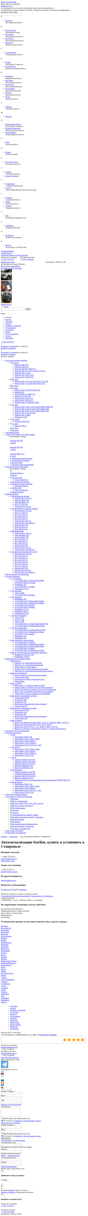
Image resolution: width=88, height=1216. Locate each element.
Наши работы (15, 1025)
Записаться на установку (10, 1123)
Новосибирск (11, 132)
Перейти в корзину (8, 348)
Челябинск (10, 235)
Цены (8, 332)
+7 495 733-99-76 (7, 342)
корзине (11, 1190)
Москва (8, 116)
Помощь (13, 1018)
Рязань (3, 975)
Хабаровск (10, 226)
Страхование (11, 328)
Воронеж (9, 43)
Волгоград (10, 39)
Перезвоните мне (7, 262)
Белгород (9, 20)
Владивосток (11, 30)
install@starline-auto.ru (9, 872)
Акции (8, 319)
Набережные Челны (13, 124)
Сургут (8, 188)
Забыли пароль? (13, 1156)
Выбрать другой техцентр (11, 1105)
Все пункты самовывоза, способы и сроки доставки (11, 267)
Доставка (9, 322)
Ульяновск (5, 994)
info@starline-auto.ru (8, 880)
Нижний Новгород (13, 128)
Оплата (8, 324)
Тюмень (9, 206)
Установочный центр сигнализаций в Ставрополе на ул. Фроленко (27, 896)
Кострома (9, 80)
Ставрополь (10, 184)
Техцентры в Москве (48, 1035)
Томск (8, 202)
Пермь (8, 152)
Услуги (8, 336)
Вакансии (14, 1027)
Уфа (7, 216)
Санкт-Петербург (12, 176)
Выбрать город (7, 6)
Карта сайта (14, 1023)
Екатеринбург (11, 52)
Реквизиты (14, 1029)
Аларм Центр (14, 254)
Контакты (9, 338)
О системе (10, 330)
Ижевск (4, 938)
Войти (3, 1156)
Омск (8, 142)
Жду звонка (6, 1138)
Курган (8, 93)
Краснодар (10, 84)
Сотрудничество (12, 334)
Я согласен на (22, 1121)
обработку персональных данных (28, 1121)
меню (3, 314)
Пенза (3, 969)
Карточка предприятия (10, 1057)
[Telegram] (4, 1067)
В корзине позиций (9, 352)
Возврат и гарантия (13, 326)
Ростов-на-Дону (12, 162)
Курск (8, 97)
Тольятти (9, 198)
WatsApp (6, 890)
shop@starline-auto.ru (9, 859)
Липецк (9, 107)
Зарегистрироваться (8, 1167)
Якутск (8, 245)
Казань (8, 62)
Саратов (4, 982)
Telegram (22, 890)
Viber (15, 890)
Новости (13, 1014)
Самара (8, 172)
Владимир (10, 34)
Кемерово (9, 76)
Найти (28, 309)
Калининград (11, 66)
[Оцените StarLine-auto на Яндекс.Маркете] (44, 1043)
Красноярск (10, 89)
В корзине (9, 346)
